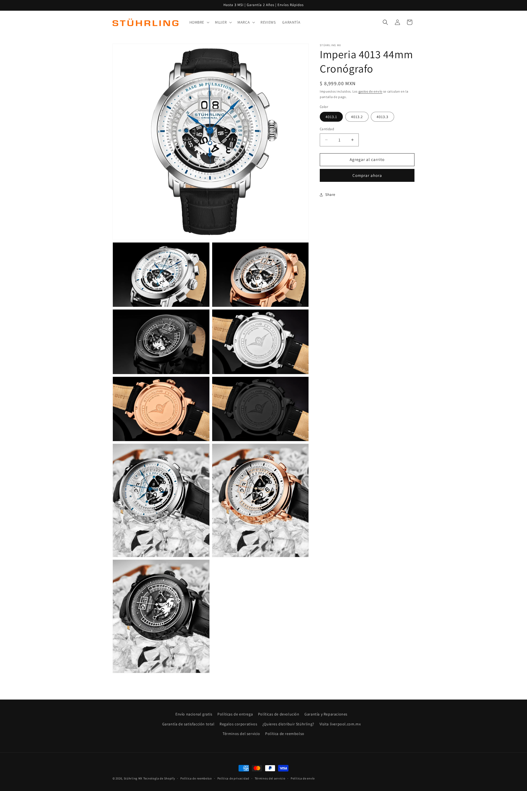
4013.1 (331, 116)
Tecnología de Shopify (159, 778)
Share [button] (330, 194)
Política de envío (303, 778)
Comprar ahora (367, 175)
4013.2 (357, 116)
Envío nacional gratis (193, 714)
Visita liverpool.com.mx (340, 724)
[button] (199, 22)
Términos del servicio (241, 733)
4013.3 (382, 116)
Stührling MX (133, 778)
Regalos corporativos (238, 724)
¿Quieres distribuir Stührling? (288, 724)
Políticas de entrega (235, 714)
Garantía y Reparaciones (325, 714)
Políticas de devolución (278, 714)
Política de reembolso (284, 733)
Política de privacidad (233, 778)
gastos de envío (370, 91)
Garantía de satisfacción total (188, 724)
